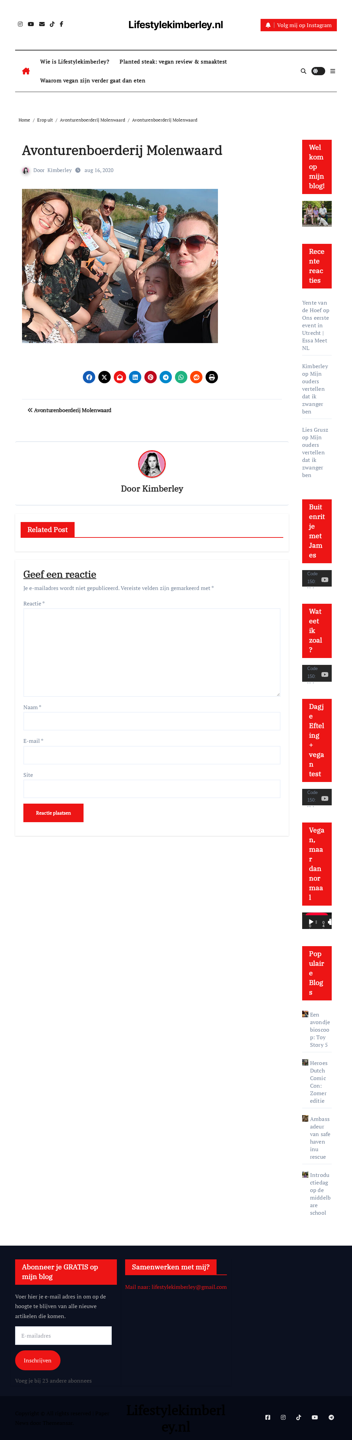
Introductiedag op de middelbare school (320, 1193)
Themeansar (58, 1423)
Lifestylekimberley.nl (176, 25)
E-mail (33, 741)
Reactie (34, 603)
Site (28, 775)
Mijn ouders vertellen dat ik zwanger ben (313, 392)
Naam (32, 707)
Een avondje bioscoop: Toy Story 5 (320, 1029)
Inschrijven (38, 1360)
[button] (332, 71)
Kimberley (59, 170)
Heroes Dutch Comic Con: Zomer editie (319, 1081)
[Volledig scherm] (332, 922)
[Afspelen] (311, 922)
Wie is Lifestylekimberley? (74, 61)
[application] (317, 578)
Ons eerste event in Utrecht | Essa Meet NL (315, 333)
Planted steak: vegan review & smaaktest (173, 61)
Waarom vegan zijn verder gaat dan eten (92, 80)
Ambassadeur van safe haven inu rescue (320, 1137)
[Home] (26, 71)
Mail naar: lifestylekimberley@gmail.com (176, 1287)
